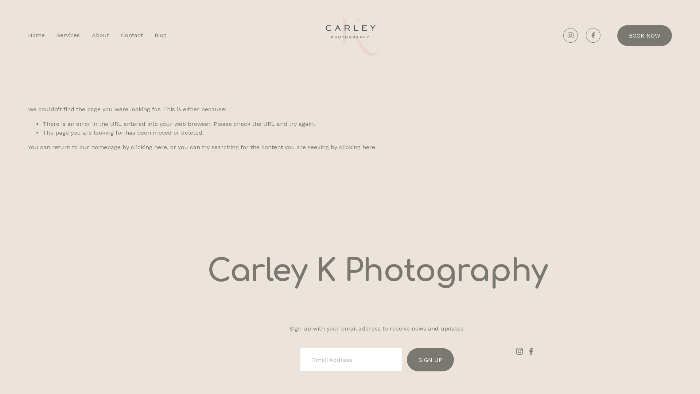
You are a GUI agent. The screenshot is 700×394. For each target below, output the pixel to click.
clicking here (149, 147)
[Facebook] (593, 35)
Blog (161, 35)
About (100, 35)
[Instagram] (570, 35)
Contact (132, 35)
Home (36, 35)
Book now (644, 35)
